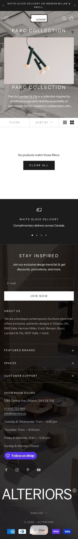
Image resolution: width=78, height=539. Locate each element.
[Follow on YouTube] (39, 470)
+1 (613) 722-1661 (14, 409)
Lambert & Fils (27, 96)
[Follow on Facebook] (6, 470)
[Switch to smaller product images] (72, 122)
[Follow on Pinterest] (28, 470)
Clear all (39, 165)
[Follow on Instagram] (17, 470)
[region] (39, 217)
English (37, 513)
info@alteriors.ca (15, 413)
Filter (15, 122)
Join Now (39, 296)
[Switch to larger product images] (65, 122)
